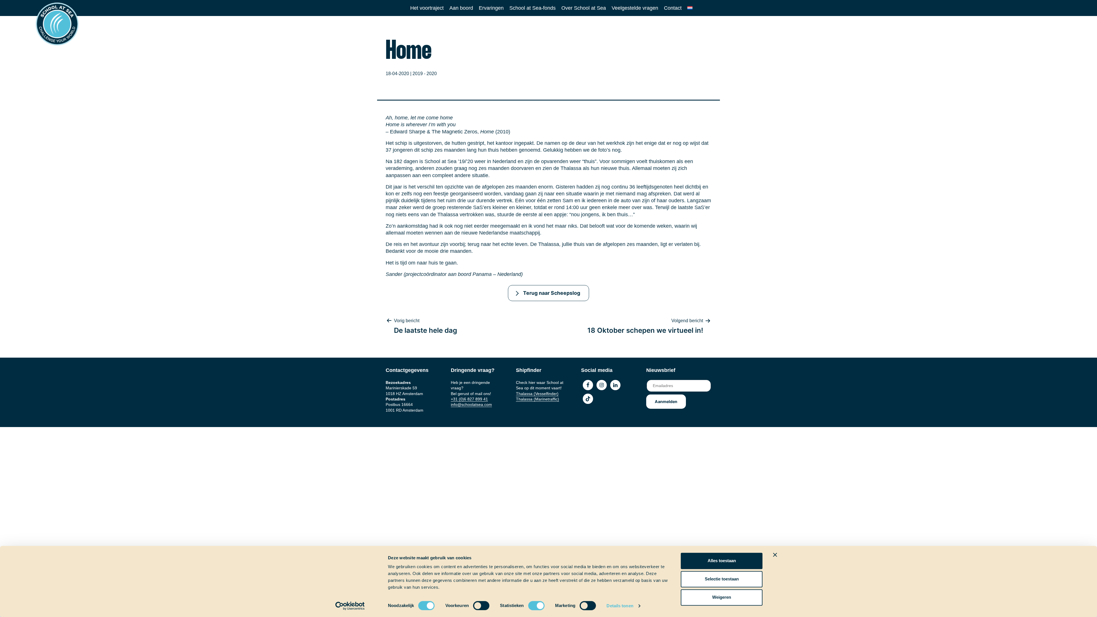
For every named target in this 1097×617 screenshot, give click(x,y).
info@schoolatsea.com (471, 404)
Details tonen (619, 605)
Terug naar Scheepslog (551, 293)
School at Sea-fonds (532, 8)
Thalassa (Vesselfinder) (537, 393)
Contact (673, 8)
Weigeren (721, 597)
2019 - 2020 (425, 73)
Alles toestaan (722, 560)
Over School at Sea (583, 8)
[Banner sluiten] (775, 555)
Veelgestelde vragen (635, 8)
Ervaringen (491, 8)
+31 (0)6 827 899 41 (469, 399)
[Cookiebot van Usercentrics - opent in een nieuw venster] (350, 606)
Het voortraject (427, 8)
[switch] (476, 603)
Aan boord (461, 8)
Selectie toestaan (722, 578)
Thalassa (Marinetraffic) (537, 399)
